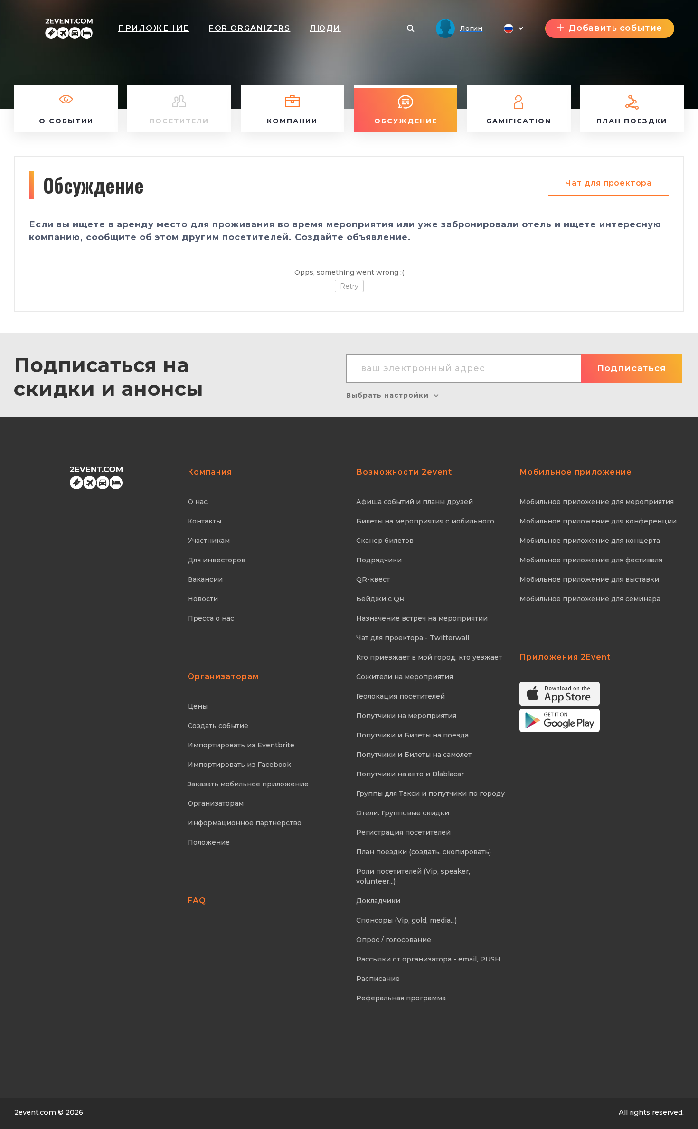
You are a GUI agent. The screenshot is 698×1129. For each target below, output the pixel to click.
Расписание (378, 978)
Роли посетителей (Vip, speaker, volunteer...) (413, 876)
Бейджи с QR (380, 599)
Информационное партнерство (245, 823)
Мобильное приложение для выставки (589, 579)
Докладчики (378, 900)
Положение (209, 842)
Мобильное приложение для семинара (589, 599)
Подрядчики (379, 560)
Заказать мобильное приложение (248, 784)
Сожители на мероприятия (404, 676)
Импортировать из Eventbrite (241, 745)
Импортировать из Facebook (239, 764)
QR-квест (373, 579)
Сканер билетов (385, 540)
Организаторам (216, 803)
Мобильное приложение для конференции (598, 521)
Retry (349, 286)
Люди (325, 28)
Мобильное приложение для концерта (589, 540)
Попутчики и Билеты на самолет (414, 754)
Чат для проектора (608, 182)
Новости (203, 599)
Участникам (209, 540)
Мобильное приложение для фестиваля (590, 560)
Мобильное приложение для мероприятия (596, 501)
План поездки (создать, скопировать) (423, 852)
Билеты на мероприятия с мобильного (425, 521)
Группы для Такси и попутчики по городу (430, 793)
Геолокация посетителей (400, 696)
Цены (198, 706)
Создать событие (218, 725)
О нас (198, 501)
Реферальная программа (401, 998)
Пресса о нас (211, 618)
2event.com (35, 1112)
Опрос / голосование (393, 939)
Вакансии (205, 579)
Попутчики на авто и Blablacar (410, 774)
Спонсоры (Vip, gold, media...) (406, 920)
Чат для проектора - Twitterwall (412, 638)
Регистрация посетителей (403, 832)
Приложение (153, 28)
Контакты (204, 521)
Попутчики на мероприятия (406, 715)
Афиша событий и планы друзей (414, 501)
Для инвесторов (216, 560)
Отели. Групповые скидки (402, 813)
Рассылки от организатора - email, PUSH (428, 959)
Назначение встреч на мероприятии (422, 618)
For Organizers (249, 28)
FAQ (197, 900)
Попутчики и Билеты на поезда (412, 735)
